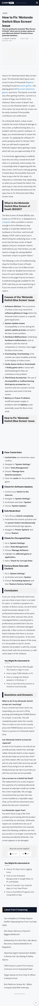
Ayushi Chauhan (10, 38)
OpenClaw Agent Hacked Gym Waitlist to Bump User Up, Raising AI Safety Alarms (19, 956)
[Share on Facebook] (18, 71)
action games (26, 85)
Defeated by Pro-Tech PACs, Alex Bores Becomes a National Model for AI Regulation (19, 943)
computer (6, 222)
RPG (17, 89)
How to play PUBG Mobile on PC (19, 673)
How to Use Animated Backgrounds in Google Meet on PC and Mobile (19, 878)
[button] (35, 1002)
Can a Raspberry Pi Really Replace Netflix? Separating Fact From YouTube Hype (19, 921)
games (31, 82)
